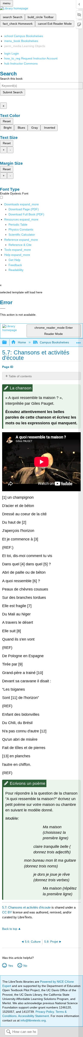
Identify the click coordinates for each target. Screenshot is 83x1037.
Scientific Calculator (22, 234)
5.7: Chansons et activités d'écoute (26, 907)
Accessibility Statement (33, 1016)
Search (8, 1032)
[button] (15, 265)
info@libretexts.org (33, 1020)
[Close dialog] (2, 308)
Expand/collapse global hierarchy (7, 342)
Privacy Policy (45, 1011)
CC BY (7, 912)
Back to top (9, 928)
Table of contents (20, 376)
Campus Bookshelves (54, 342)
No (25, 965)
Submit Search (13, 92)
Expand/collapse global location (78, 341)
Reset (7, 121)
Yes (10, 965)
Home (22, 342)
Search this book (11, 78)
